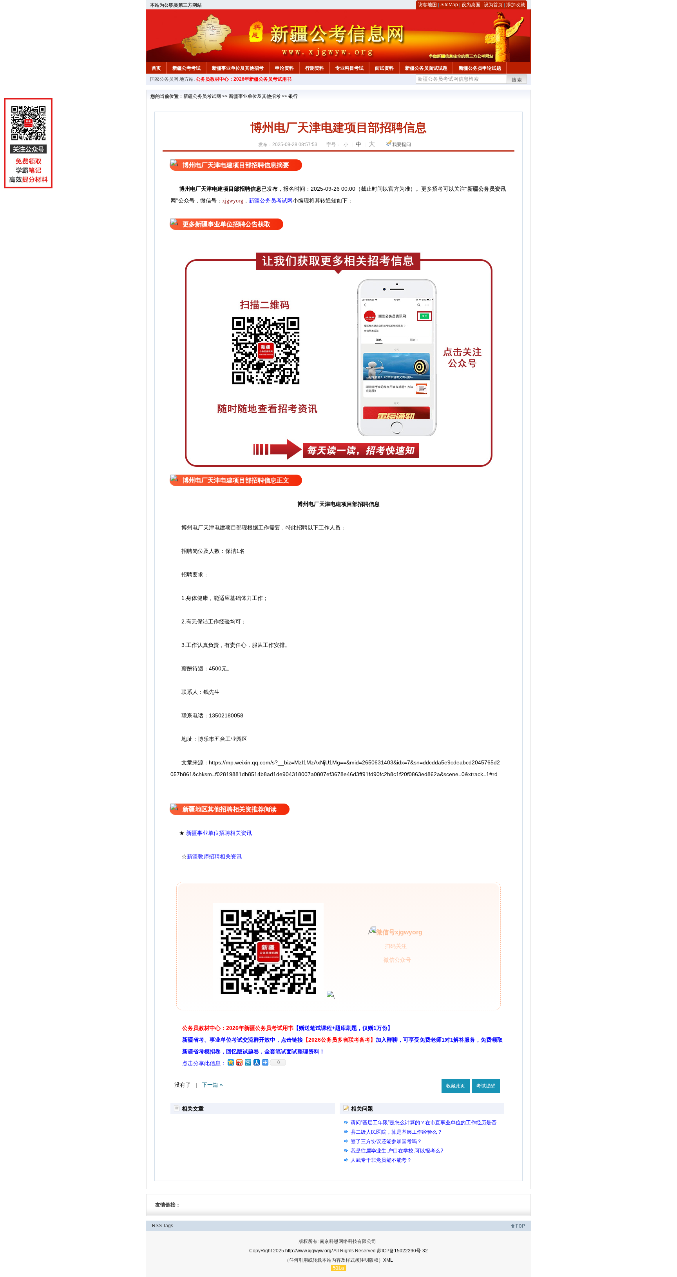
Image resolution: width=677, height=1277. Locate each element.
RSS (157, 1225)
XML (388, 1260)
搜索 (517, 80)
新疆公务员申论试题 (480, 68)
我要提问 (401, 144)
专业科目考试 (349, 68)
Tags (168, 1225)
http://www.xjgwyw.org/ (309, 1251)
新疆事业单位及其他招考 (238, 68)
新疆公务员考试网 (202, 96)
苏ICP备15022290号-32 (402, 1251)
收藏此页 (455, 1086)
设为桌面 (471, 4)
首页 (156, 68)
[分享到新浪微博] (239, 1062)
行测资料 (314, 68)
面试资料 (384, 68)
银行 (293, 96)
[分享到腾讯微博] (247, 1062)
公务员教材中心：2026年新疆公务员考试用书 (243, 79)
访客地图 (427, 4)
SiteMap (449, 4)
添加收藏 (515, 4)
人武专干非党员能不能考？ (381, 1160)
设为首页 (493, 4)
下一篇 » (212, 1085)
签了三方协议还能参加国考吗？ (386, 1141)
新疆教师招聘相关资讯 (214, 856)
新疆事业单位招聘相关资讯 (219, 833)
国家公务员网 (164, 79)
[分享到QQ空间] (230, 1062)
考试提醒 (485, 1086)
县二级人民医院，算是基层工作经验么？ (396, 1132)
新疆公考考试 (186, 68)
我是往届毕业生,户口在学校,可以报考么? (397, 1151)
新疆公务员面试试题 (426, 68)
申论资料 (284, 68)
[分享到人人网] (256, 1062)
